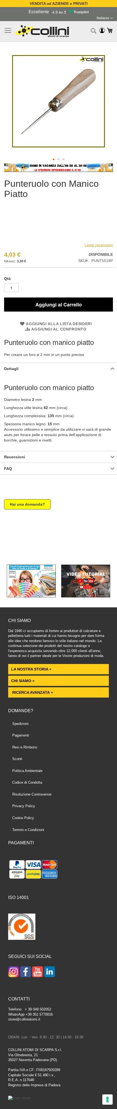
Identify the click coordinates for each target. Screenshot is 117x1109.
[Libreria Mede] (31, 596)
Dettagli (11, 369)
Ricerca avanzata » (32, 692)
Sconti (17, 759)
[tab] (58, 368)
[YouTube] (37, 972)
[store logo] (42, 31)
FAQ (8, 468)
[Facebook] (25, 972)
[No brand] (21, 238)
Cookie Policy (23, 818)
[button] (105, 18)
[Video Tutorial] (85, 596)
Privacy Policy (23, 806)
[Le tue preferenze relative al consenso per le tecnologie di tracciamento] (107, 1099)
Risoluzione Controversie (31, 794)
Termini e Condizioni (28, 830)
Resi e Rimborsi (24, 747)
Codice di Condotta (27, 782)
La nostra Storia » (31, 669)
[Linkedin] (49, 972)
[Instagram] (13, 972)
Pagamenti (20, 735)
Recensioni (14, 457)
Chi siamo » (23, 681)
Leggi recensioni (99, 245)
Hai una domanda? (27, 504)
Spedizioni (20, 724)
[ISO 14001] (21, 927)
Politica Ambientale (27, 771)
